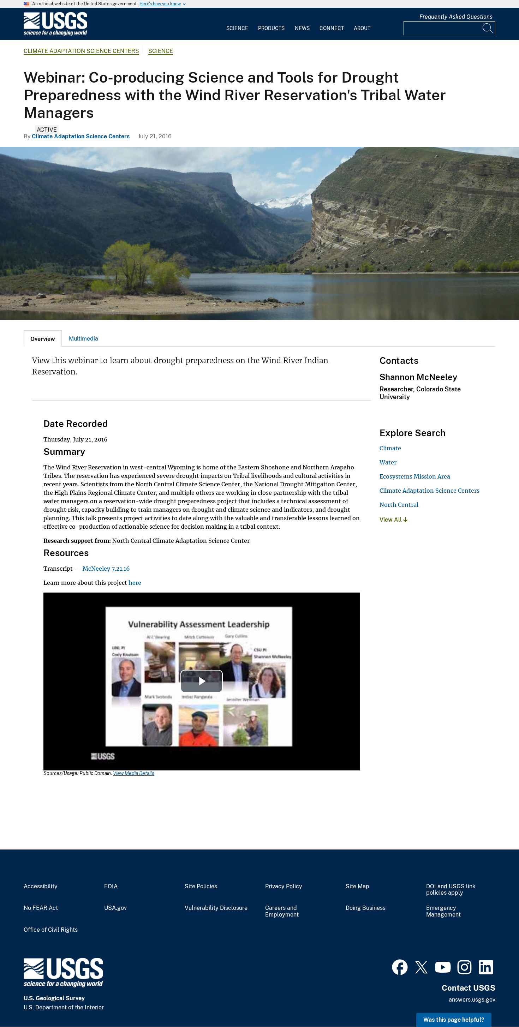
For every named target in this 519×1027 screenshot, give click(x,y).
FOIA (111, 886)
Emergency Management (443, 911)
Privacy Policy (283, 886)
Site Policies (201, 886)
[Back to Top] (493, 1001)
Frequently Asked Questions (456, 16)
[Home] (55, 34)
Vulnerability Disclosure (216, 908)
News (302, 28)
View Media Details (133, 773)
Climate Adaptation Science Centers (81, 51)
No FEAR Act (41, 908)
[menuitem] (237, 24)
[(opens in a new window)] (399, 966)
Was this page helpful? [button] (453, 1019)
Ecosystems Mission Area (415, 476)
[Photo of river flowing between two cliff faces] (259, 233)
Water (388, 462)
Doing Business (366, 908)
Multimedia (83, 338)
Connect (332, 28)
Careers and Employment (282, 911)
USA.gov (115, 908)
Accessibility (41, 886)
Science (237, 28)
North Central (399, 504)
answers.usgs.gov (472, 999)
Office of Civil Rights (51, 930)
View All (391, 519)
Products (271, 28)
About (362, 28)
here (135, 582)
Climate (390, 448)
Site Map (357, 886)
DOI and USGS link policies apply (451, 889)
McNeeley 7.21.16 (106, 568)
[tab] (43, 338)
